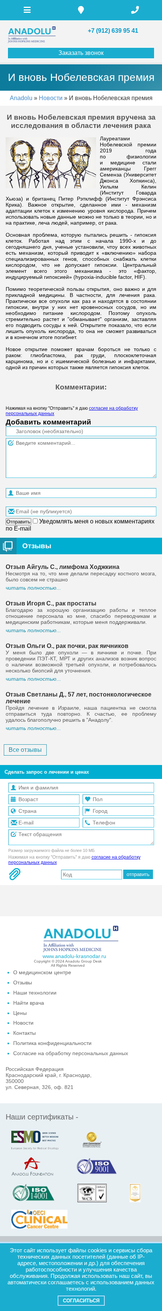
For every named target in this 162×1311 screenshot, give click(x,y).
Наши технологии (35, 993)
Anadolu (21, 98)
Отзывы (36, 546)
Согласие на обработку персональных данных (70, 1053)
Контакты (24, 1033)
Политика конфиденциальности (52, 1043)
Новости (51, 98)
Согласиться (81, 1300)
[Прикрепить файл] (14, 874)
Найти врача (28, 1003)
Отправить (18, 522)
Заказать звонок (81, 53)
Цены (20, 1013)
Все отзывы (25, 750)
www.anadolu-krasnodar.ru (74, 956)
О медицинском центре (42, 972)
